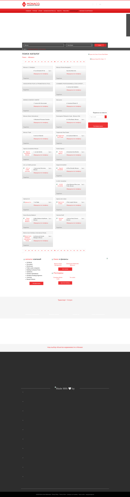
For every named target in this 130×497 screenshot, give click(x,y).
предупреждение (90, 494)
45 (51, 61)
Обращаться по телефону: (41, 74)
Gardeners (29, 271)
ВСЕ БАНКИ (65, 269)
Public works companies (33, 268)
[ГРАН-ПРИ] (128, 34)
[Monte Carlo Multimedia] (107, 258)
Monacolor (59, 100)
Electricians (30, 266)
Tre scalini (72, 277)
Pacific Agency (60, 148)
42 (42, 61)
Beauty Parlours (31, 279)
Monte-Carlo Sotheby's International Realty (34, 233)
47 (58, 61)
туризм (34, 10)
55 (84, 61)
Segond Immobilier (61, 165)
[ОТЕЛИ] (128, 31)
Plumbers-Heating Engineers (34, 275)
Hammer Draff (60, 215)
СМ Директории (36, 283)
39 (32, 61)
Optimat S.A (26, 199)
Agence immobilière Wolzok (30, 148)
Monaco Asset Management (58, 264)
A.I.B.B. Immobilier (61, 181)
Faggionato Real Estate (62, 132)
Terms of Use (62, 494)
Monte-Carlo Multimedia (45, 494)
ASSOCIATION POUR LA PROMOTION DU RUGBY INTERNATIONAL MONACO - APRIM (37, 83)
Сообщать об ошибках (72, 494)
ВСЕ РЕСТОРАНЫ (65, 283)
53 (77, 61)
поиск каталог (42, 49)
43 (45, 61)
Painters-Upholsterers (32, 273)
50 (67, 61)
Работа (59, 10)
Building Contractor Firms (33, 270)
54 (80, 61)
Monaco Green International (30, 116)
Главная (28, 10)
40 (35, 61)
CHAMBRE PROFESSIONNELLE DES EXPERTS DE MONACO (70, 83)
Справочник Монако (33, 49)
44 (48, 61)
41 (38, 61)
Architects (29, 262)
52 (74, 61)
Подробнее (26, 78)
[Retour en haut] (126, 493)
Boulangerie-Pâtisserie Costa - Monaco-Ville (68, 116)
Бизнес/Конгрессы (50, 10)
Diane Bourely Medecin (29, 215)
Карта (50, 70)
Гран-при (66, 10)
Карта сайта (82, 494)
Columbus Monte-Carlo (58, 278)
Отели (40, 10)
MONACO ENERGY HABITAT (31, 100)
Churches (29, 277)
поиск (99, 45)
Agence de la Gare (61, 199)
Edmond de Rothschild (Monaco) (72, 264)
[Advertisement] (98, 85)
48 (61, 61)
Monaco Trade (27, 132)
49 (64, 61)
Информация (74, 10)
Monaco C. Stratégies (29, 67)
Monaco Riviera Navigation (63, 67)
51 (71, 61)
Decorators (29, 264)
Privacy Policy (55, 494)
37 (25, 61)
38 (29, 61)
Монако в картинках (86, 10)
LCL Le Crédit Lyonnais (29, 165)
